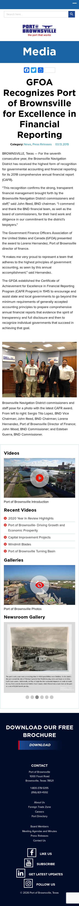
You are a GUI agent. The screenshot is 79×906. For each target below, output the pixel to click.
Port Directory (39, 816)
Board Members (39, 826)
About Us (39, 802)
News (27, 144)
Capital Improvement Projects (29, 537)
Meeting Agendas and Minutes (39, 831)
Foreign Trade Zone (39, 807)
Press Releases (42, 144)
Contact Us (39, 840)
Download (40, 745)
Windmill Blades (19, 544)
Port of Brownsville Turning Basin (31, 551)
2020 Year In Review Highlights (30, 518)
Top (75, 901)
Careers (39, 811)
